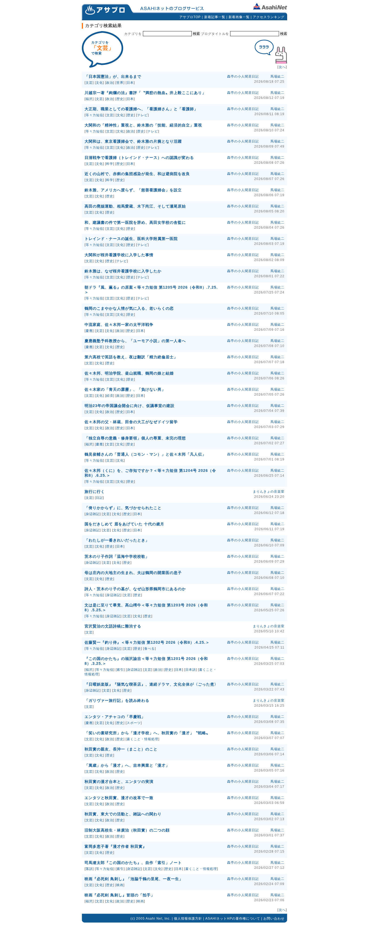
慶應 (89, 331)
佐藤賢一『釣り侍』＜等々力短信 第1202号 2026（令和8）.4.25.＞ (147, 642)
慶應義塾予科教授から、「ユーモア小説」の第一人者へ (135, 341)
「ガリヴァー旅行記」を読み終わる (117, 700)
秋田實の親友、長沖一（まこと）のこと (121, 749)
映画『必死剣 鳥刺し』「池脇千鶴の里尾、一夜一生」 (134, 879)
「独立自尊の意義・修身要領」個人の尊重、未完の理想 (135, 438)
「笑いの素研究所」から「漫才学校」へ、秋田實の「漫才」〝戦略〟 (147, 733)
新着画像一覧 (239, 17)
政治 (109, 83)
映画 (119, 885)
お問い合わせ (273, 918)
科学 (109, 164)
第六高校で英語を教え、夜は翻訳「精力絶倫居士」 (131, 357)
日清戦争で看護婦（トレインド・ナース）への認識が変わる (139, 157)
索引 (120, 670)
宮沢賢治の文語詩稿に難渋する (113, 626)
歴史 (119, 99)
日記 (99, 498)
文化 (99, 83)
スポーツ (134, 723)
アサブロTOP (190, 17)
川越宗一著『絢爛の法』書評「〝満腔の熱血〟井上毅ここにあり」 (145, 93)
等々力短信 (94, 115)
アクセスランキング (268, 17)
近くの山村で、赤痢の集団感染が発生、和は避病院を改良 (137, 174)
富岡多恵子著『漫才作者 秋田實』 (116, 846)
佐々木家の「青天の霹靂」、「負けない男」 (125, 389)
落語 (89, 869)
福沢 (89, 99)
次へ (282, 67)
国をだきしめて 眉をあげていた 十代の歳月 (124, 524)
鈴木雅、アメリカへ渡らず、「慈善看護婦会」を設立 (133, 190)
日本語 (190, 670)
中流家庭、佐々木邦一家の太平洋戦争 (119, 324)
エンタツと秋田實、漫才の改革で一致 (119, 798)
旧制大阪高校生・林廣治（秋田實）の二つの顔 (127, 830)
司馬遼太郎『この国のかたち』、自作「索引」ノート (133, 862)
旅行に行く (95, 491)
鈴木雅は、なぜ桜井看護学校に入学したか (123, 271)
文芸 (89, 83)
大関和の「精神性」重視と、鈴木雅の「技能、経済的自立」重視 (143, 125)
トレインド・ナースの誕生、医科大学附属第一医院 (131, 238)
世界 (119, 83)
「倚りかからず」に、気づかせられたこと (123, 508)
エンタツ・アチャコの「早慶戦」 (115, 717)
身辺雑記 (93, 514)
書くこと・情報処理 (142, 739)
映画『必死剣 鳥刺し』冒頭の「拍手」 (120, 895)
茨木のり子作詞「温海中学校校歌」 (117, 556)
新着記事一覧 (214, 17)
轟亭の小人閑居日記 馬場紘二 (255, 76)
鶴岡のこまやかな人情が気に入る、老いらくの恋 (129, 308)
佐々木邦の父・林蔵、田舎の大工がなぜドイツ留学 (131, 422)
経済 (109, 396)
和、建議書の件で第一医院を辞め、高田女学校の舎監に (135, 222)
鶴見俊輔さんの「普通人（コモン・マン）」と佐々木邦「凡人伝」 (145, 454)
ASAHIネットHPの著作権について (232, 918)
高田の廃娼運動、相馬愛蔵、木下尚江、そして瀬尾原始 (135, 206)
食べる (149, 648)
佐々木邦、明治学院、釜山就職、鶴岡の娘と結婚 (129, 373)
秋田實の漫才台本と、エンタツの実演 (119, 781)
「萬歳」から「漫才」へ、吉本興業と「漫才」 (127, 765)
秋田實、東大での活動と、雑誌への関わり (123, 814)
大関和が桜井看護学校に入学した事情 (119, 255)
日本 (130, 83)
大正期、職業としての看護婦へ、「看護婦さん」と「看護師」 (141, 109)
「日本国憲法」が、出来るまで (113, 76)
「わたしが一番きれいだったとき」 (117, 540)
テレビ (142, 115)
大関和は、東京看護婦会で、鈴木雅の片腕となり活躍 (133, 141)
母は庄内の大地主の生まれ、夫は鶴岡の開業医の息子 (133, 572)
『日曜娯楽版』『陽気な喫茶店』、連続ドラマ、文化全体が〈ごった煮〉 (151, 684)
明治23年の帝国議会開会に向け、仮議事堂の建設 (130, 405)
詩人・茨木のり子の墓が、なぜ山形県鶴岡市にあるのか (135, 589)
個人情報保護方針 (188, 918)
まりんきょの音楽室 (268, 491)
